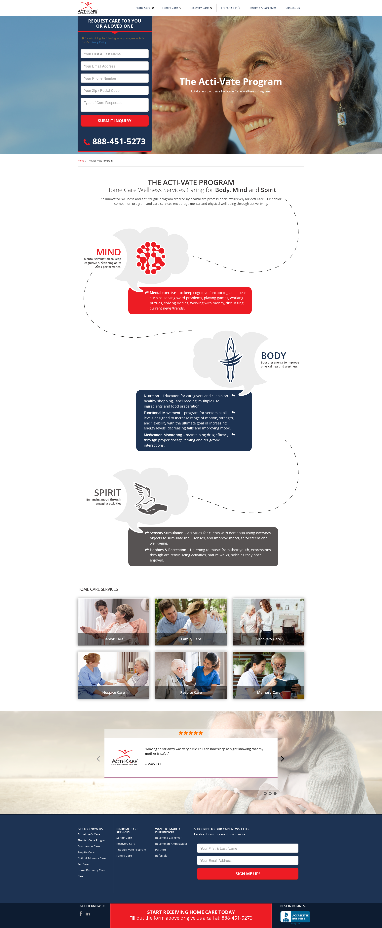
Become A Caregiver (262, 8)
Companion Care (89, 846)
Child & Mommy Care (92, 858)
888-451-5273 (118, 141)
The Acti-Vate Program (92, 840)
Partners (161, 850)
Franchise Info (230, 8)
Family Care (170, 8)
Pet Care (83, 864)
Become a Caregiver (168, 838)
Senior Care (124, 838)
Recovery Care (199, 8)
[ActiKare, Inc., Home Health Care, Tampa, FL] (295, 918)
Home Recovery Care (91, 870)
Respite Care (86, 852)
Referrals (161, 855)
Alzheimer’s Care (89, 834)
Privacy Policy (98, 42)
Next (283, 759)
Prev (99, 759)
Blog (80, 876)
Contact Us (293, 8)
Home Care (143, 8)
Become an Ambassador (171, 844)
